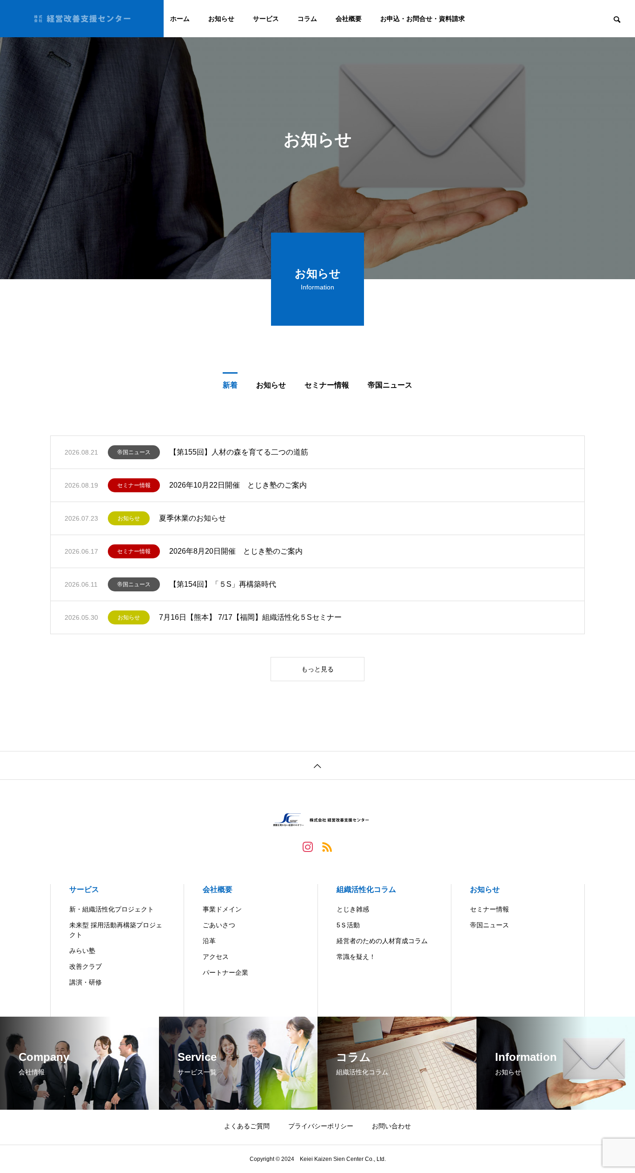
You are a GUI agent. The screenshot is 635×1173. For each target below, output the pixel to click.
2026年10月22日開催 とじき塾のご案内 (238, 485)
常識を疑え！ (356, 956)
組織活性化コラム (366, 889)
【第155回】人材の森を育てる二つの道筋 (238, 452)
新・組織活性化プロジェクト (111, 909)
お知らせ (221, 18)
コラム (307, 18)
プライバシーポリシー (320, 1126)
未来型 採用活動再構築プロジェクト (115, 929)
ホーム (180, 18)
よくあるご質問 (247, 1126)
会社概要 (349, 18)
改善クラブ (85, 966)
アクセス (216, 956)
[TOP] (317, 765)
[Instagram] (308, 846)
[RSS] (327, 846)
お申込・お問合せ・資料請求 (422, 18)
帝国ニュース (134, 452)
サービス (266, 18)
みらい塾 (82, 950)
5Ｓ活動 (348, 925)
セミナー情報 (134, 485)
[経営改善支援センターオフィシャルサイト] (82, 18)
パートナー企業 (225, 972)
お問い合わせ (391, 1126)
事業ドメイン (222, 909)
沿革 (209, 941)
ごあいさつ (219, 925)
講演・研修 (85, 982)
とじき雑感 (353, 909)
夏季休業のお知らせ (192, 518)
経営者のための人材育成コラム (382, 941)
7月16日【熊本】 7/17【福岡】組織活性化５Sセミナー (250, 617)
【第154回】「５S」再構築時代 (222, 584)
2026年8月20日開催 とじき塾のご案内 (236, 551)
